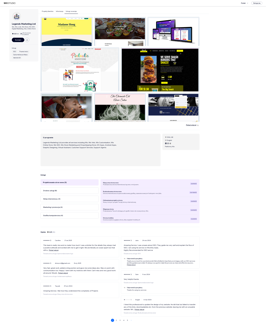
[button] (67, 31)
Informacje (59, 11)
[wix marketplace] (9, 3)
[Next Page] (131, 320)
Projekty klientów (47, 11)
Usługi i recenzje (71, 11)
